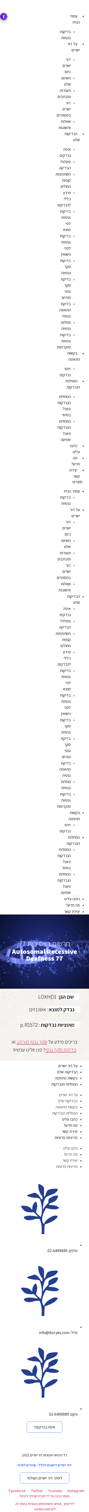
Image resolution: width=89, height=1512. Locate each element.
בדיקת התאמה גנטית (65, 310)
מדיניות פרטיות (66, 1137)
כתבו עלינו (75, 448)
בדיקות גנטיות (65, 34)
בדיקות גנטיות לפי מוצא (65, 220)
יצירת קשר (74, 473)
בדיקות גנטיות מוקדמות (64, 341)
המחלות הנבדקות (72, 384)
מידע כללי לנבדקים (64, 198)
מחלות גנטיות (66, 325)
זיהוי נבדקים (65, 371)
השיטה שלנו (66, 81)
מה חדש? (75, 461)
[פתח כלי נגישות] (3, 16)
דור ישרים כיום (66, 65)
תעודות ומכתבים (64, 93)
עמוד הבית (75, 19)
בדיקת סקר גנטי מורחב (66, 288)
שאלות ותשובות (64, 124)
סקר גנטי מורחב (32, 1041)
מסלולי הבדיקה (65, 164)
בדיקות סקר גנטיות (65, 266)
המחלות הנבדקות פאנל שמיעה (64, 430)
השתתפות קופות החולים (63, 180)
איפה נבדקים (65, 152)
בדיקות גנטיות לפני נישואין (65, 245)
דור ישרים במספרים (64, 109)
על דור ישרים (73, 46)
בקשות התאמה (73, 356)
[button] (75, 482)
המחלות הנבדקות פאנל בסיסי (64, 405)
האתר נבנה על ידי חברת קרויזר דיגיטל (44, 1496)
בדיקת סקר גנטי (60, 1049)
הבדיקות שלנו (72, 136)
